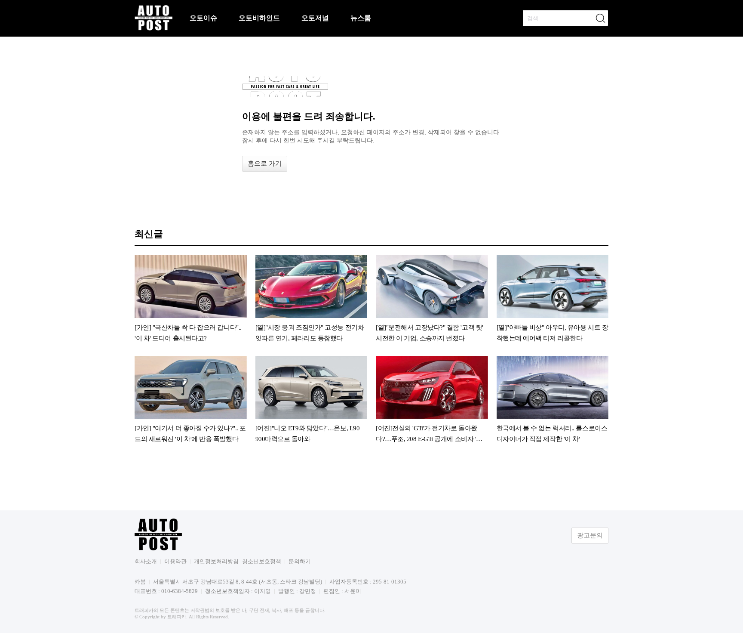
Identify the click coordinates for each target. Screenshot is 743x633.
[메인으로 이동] (153, 29)
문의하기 (300, 561)
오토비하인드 (259, 18)
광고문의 (590, 535)
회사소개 (146, 561)
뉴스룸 (360, 18)
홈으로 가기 (265, 163)
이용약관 (175, 561)
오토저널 (315, 18)
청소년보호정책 (261, 561)
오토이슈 (203, 18)
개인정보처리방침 (216, 561)
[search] (600, 18)
